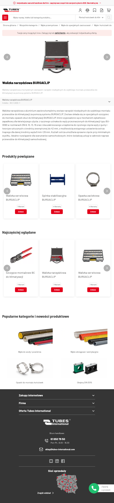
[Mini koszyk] (109, 10)
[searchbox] (42, 18)
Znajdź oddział (44, 493)
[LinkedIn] (57, 462)
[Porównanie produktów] (87, 10)
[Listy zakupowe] (94, 10)
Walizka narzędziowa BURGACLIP (17, 99)
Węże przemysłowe (49, 25)
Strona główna (9, 25)
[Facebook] (63, 462)
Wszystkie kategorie (28, 25)
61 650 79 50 (58, 439)
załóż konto (60, 33)
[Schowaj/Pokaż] (109, 102)
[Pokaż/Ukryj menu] (5, 18)
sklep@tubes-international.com (60, 449)
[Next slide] (107, 57)
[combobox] (90, 18)
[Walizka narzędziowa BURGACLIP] (57, 57)
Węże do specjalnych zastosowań (76, 25)
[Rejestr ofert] (101, 10)
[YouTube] (51, 462)
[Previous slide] (7, 57)
